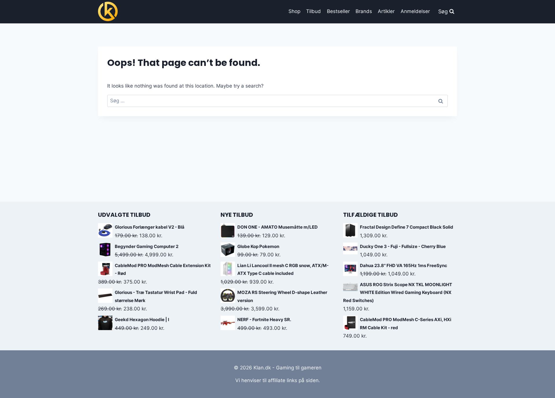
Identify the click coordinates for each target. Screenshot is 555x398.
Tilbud (313, 11)
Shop (294, 11)
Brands (364, 11)
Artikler (386, 11)
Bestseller (338, 11)
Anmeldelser (415, 11)
